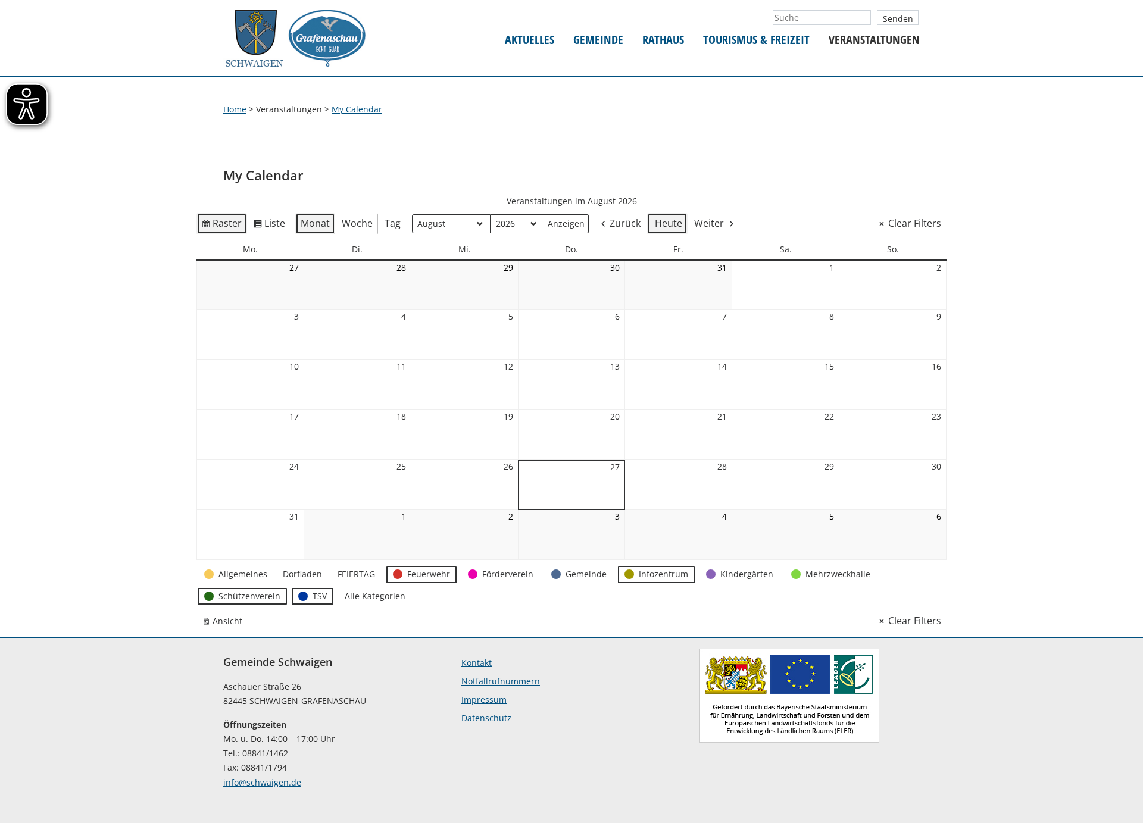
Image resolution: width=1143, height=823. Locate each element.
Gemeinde (598, 40)
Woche (357, 223)
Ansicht (224, 623)
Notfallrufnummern (500, 681)
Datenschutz (486, 718)
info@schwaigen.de (262, 782)
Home (234, 109)
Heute (668, 223)
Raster (221, 225)
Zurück (625, 223)
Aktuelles (529, 40)
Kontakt (476, 662)
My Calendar (357, 109)
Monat (315, 223)
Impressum (484, 699)
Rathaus (663, 40)
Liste (269, 225)
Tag (393, 223)
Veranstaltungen (874, 40)
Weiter (709, 223)
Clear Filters (914, 223)
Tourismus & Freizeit (756, 40)
